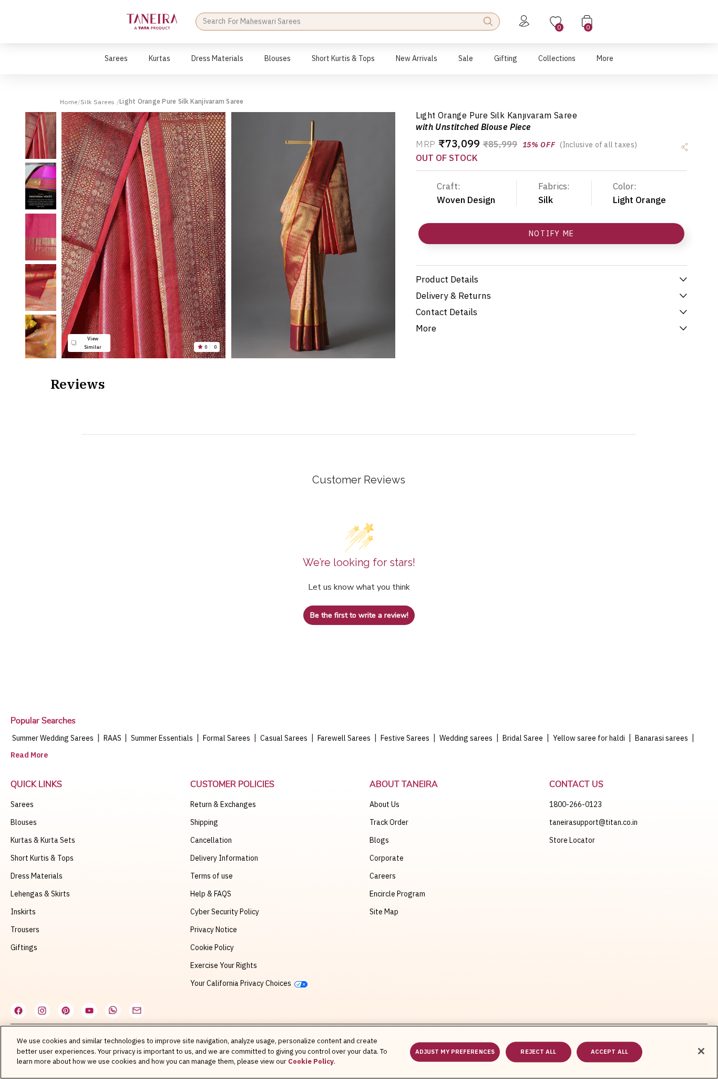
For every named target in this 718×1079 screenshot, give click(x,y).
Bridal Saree (522, 738)
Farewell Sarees (344, 738)
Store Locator (572, 840)
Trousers (25, 929)
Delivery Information (224, 858)
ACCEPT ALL (609, 1052)
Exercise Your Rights (223, 965)
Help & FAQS (210, 894)
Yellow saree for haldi (589, 738)
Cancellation (211, 840)
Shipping (204, 822)
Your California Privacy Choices (242, 983)
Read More (29, 755)
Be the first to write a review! (359, 615)
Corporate (387, 858)
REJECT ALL (538, 1052)
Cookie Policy (212, 947)
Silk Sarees (98, 102)
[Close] (701, 1051)
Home (69, 102)
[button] (116, 64)
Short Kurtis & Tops (42, 858)
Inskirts (23, 911)
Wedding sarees (466, 738)
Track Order (389, 822)
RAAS (113, 738)
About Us (384, 804)
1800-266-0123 (575, 804)
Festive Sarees (405, 738)
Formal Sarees (226, 738)
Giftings (24, 947)
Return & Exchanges (223, 804)
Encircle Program (397, 894)
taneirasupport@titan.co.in (593, 822)
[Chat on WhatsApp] (113, 1011)
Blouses (24, 822)
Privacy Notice (213, 929)
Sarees (22, 804)
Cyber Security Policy (224, 911)
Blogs (379, 840)
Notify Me (552, 233)
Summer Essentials (162, 738)
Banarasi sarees (661, 738)
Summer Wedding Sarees (53, 738)
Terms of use (211, 876)
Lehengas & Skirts (40, 894)
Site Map (384, 911)
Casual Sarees (283, 738)
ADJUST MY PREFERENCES (455, 1052)
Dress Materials (37, 876)
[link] (277, 64)
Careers (383, 876)
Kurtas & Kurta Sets (43, 840)
